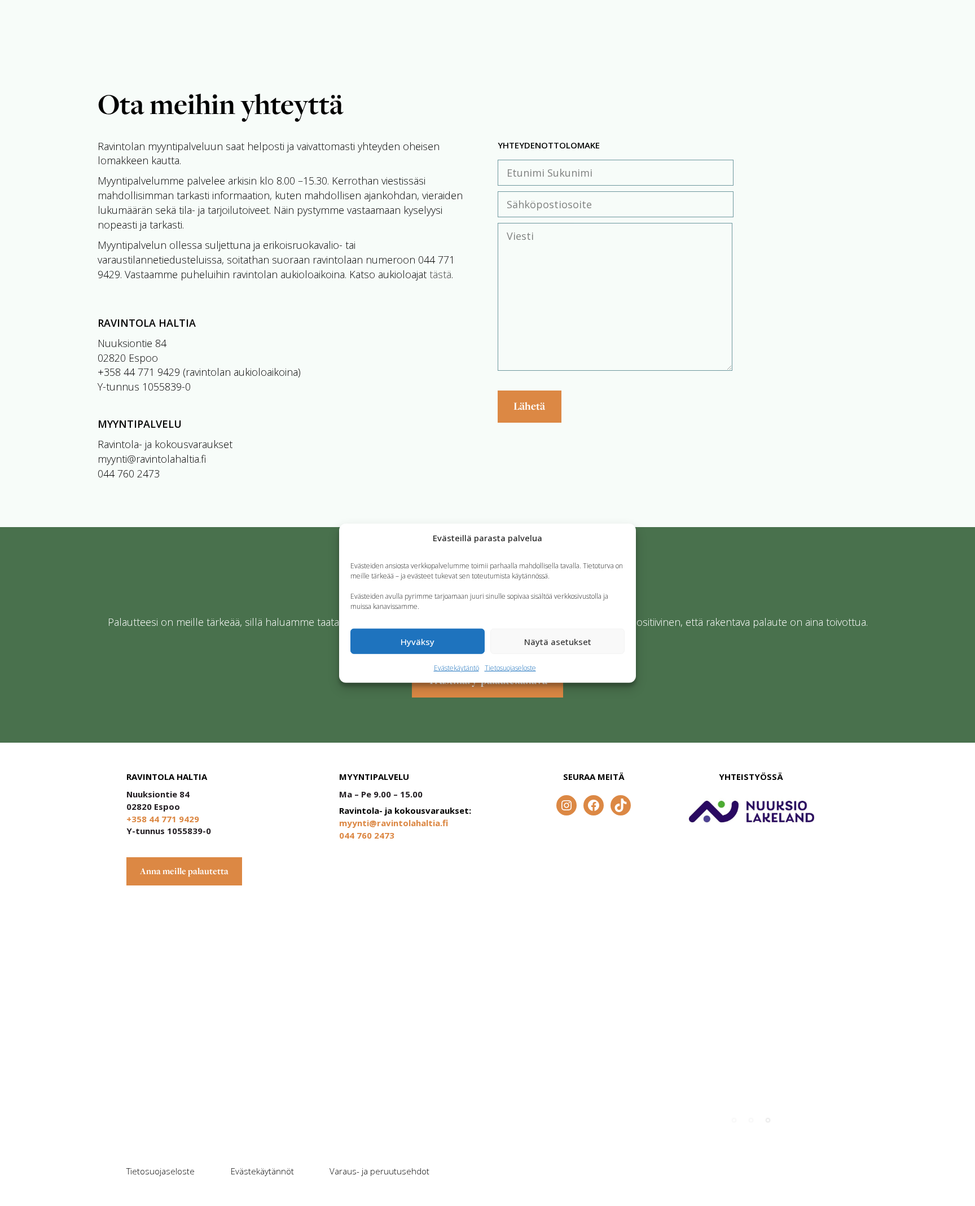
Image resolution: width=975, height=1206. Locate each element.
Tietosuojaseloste (510, 668)
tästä (440, 274)
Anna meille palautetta (184, 871)
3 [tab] (768, 1120)
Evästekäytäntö (456, 668)
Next (822, 1114)
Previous (785, 1114)
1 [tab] (734, 1120)
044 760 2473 (366, 835)
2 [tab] (751, 1120)
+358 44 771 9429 (162, 819)
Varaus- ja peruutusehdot (379, 1171)
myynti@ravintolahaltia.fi (393, 822)
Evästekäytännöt (262, 1171)
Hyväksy (417, 641)
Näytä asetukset (557, 641)
